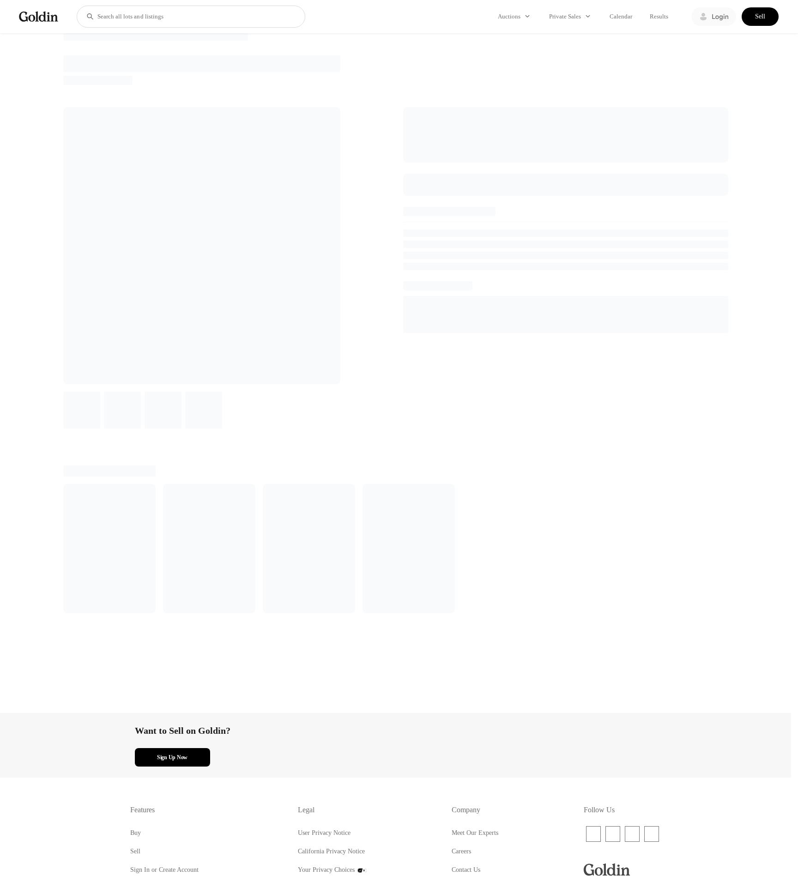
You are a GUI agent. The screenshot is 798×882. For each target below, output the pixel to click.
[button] (90, 16)
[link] (38, 16)
